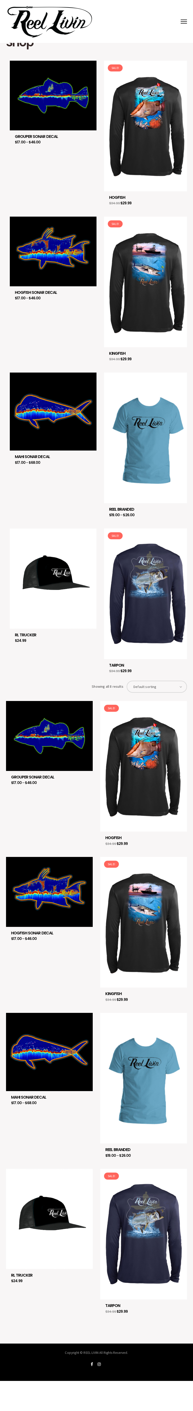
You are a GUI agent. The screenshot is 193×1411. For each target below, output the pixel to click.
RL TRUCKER (25, 635)
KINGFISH (117, 353)
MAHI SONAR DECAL (32, 457)
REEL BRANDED (121, 509)
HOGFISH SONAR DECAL (36, 292)
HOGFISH (117, 197)
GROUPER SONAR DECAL (36, 136)
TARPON (116, 665)
